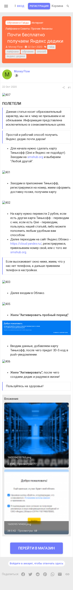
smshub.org (35, 157)
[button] (6, 6)
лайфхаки (13, 51)
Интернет (37, 22)
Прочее (35, 28)
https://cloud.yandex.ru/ (26, 243)
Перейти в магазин (36, 548)
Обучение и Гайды (18, 22)
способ (41, 51)
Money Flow (16, 46)
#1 (69, 87)
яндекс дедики (16, 56)
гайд (51, 46)
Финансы (47, 28)
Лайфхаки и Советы (17, 28)
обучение (27, 51)
